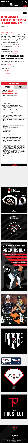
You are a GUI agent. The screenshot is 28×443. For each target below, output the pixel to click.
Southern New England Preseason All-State (17, 145)
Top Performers (9, 72)
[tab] (7, 87)
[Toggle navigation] (2, 5)
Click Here (16, 51)
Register (5, 97)
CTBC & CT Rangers (6, 152)
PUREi (15, 441)
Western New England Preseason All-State (11, 146)
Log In (23, 1)
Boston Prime (18, 152)
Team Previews (6, 141)
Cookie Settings (15, 433)
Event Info (9, 97)
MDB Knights (10, 151)
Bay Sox (17, 151)
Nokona (14, 152)
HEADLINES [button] (14, 165)
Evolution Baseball (6, 153)
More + (25, 5)
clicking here (17, 46)
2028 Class (14, 138)
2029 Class (18, 138)
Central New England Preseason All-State (10, 148)
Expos (14, 151)
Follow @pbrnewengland (7, 32)
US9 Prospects (22, 151)
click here (10, 64)
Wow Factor (5, 151)
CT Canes (22, 150)
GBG (11, 152)
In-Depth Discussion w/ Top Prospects (10, 156)
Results (7, 70)
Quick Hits (7, 73)
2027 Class (9, 138)
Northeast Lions (12, 150)
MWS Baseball (17, 150)
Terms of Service (15, 431)
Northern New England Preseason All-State (17, 147)
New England (4, 2)
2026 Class (5, 138)
